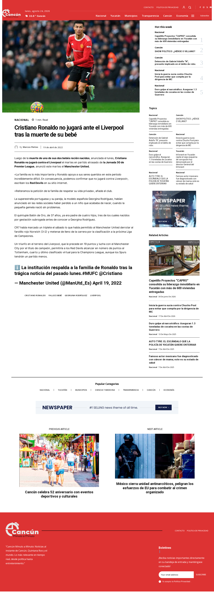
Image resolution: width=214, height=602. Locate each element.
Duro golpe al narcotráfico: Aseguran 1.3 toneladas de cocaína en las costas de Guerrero (176, 92)
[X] (207, 7)
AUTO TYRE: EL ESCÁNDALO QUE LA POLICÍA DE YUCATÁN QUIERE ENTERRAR (159, 180)
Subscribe (201, 574)
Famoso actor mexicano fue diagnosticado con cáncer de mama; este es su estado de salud (187, 180)
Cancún (159, 47)
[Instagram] (203, 7)
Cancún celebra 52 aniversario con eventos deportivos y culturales (59, 494)
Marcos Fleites (30, 147)
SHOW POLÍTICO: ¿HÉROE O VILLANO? (175, 51)
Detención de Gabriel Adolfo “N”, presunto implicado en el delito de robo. (175, 62)
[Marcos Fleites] (17, 147)
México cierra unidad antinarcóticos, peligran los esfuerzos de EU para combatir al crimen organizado (154, 488)
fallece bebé (55, 295)
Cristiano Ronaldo (35, 295)
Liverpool (95, 295)
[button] (189, 7)
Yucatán (180, 151)
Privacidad (186, 581)
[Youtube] (210, 7)
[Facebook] (200, 7)
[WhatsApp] (131, 147)
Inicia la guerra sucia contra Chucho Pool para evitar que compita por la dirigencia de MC (173, 77)
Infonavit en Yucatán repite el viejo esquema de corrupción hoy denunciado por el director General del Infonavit (186, 161)
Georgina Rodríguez (76, 295)
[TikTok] (186, 597)
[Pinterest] (124, 147)
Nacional (21, 120)
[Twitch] (193, 597)
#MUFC (90, 273)
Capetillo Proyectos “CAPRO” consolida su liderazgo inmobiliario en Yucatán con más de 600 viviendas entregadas (176, 39)
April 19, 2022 (107, 283)
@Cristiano (110, 273)
